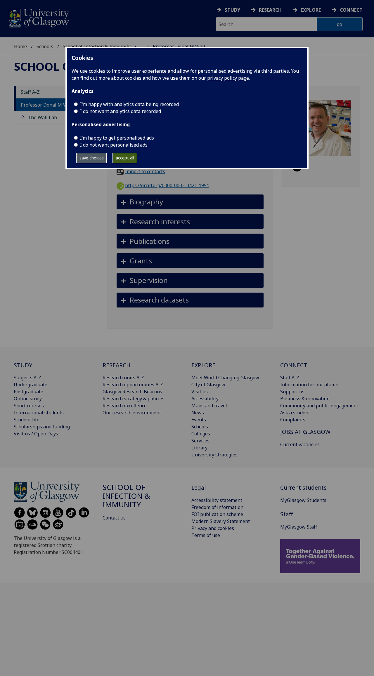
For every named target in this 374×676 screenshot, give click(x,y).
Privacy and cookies (212, 528)
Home (20, 46)
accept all (125, 158)
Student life (26, 419)
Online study (28, 398)
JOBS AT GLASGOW (305, 432)
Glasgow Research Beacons (132, 391)
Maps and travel (209, 405)
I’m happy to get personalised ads (117, 138)
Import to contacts (145, 171)
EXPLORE (203, 365)
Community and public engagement (319, 405)
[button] (190, 201)
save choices (91, 158)
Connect (351, 10)
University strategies (214, 454)
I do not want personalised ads (114, 145)
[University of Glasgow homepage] (38, 17)
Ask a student (295, 412)
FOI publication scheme (217, 514)
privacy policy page (228, 78)
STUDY (23, 365)
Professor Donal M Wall (47, 105)
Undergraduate (30, 384)
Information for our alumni (310, 384)
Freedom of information (217, 507)
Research (270, 10)
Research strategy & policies (134, 398)
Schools (45, 46)
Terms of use (205, 535)
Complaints (292, 419)
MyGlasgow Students (303, 500)
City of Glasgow (208, 384)
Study (232, 10)
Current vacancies (300, 444)
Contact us (114, 518)
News (197, 412)
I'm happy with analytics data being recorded (129, 104)
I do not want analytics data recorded (120, 111)
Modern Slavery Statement (220, 521)
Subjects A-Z (27, 377)
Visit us (199, 391)
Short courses (29, 405)
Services (200, 440)
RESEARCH (117, 365)
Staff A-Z (30, 92)
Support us (292, 391)
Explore (311, 10)
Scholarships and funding (42, 426)
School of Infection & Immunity (126, 496)
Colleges (200, 433)
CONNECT (293, 365)
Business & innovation (305, 398)
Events (198, 419)
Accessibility (205, 398)
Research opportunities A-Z (133, 384)
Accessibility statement (216, 500)
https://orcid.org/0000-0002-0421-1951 (167, 185)
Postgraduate (28, 391)
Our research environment (132, 412)
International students (39, 412)
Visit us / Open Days (36, 433)
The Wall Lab (42, 117)
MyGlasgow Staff (298, 527)
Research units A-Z (123, 377)
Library (199, 447)
